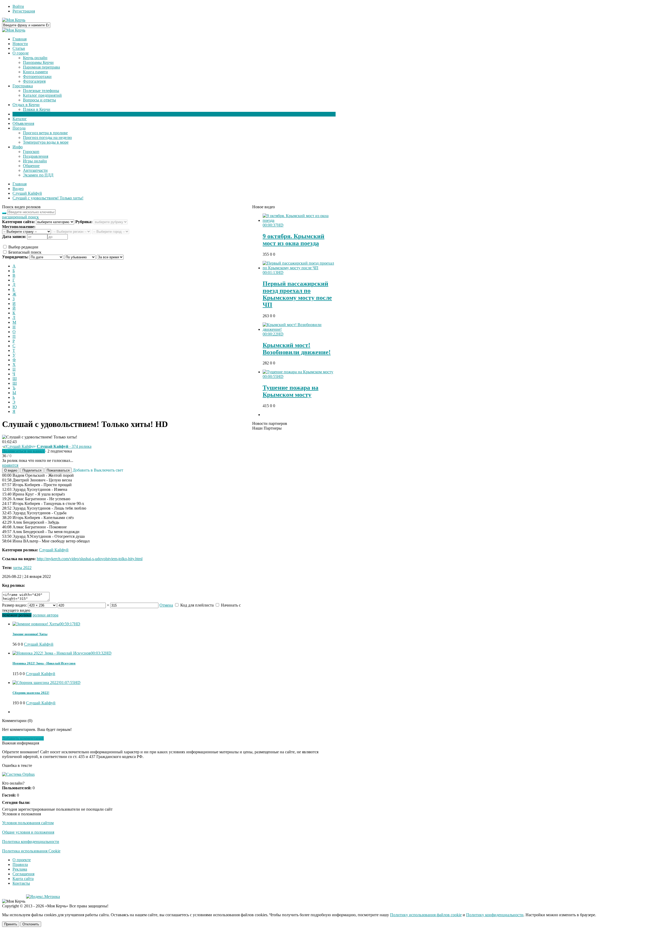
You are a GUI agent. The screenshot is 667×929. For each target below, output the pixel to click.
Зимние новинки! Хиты (30, 634)
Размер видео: (14, 605)
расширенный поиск (20, 217)
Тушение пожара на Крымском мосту (290, 391)
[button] (10, 470)
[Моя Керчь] (13, 20)
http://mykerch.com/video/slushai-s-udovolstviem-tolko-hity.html (90, 559)
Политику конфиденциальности (494, 915)
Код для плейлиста (196, 605)
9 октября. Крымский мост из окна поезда (293, 240)
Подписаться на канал (23, 451)
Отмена (166, 605)
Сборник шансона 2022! (31, 693)
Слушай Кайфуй (54, 550)
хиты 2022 (22, 567)
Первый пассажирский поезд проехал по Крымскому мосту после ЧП (297, 294)
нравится (10, 465)
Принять (10, 924)
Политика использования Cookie (31, 851)
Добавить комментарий (23, 738)
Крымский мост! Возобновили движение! (297, 349)
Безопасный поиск (24, 252)
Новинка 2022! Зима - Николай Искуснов (44, 663)
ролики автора (45, 615)
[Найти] (4, 213)
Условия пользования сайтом (28, 823)
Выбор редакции (22, 247)
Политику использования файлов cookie (426, 915)
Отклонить (30, 924)
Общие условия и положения (28, 832)
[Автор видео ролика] (19, 446)
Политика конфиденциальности (30, 841)
